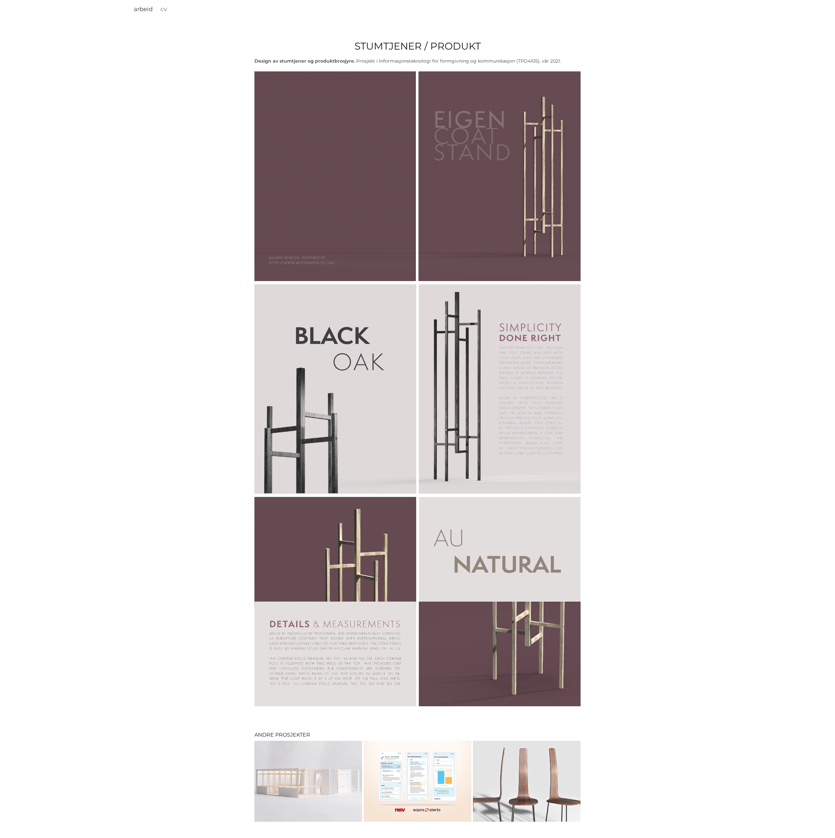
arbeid (143, 9)
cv (163, 9)
